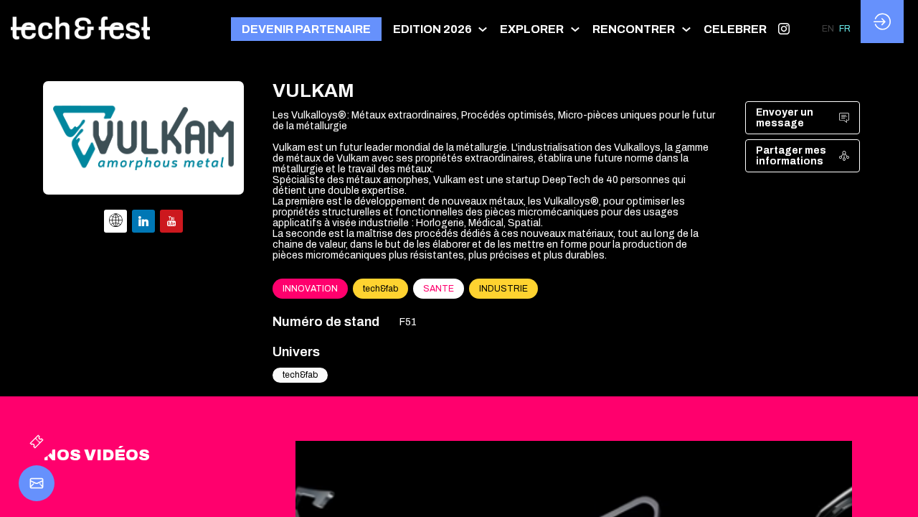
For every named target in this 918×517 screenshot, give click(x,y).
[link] (441, 28)
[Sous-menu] (483, 29)
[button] (306, 29)
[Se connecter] (882, 21)
